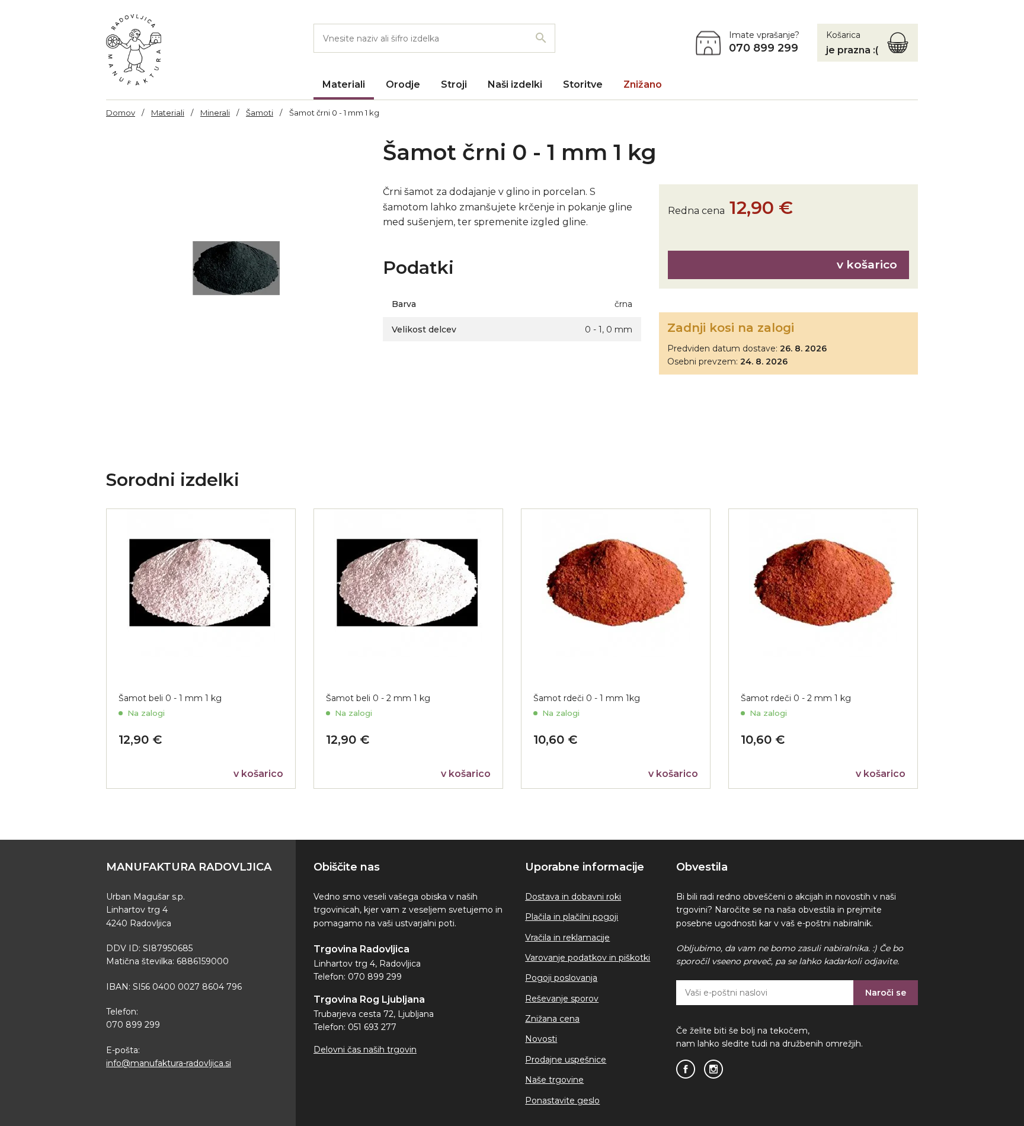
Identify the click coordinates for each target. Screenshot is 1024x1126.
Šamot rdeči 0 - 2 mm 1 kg (796, 698)
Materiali (343, 84)
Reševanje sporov (562, 998)
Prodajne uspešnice (565, 1059)
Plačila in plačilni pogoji (571, 916)
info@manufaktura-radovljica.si (168, 1063)
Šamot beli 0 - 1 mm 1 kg (170, 698)
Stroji (454, 84)
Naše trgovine (554, 1079)
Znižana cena (552, 1018)
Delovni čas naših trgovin (365, 1049)
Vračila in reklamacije (567, 937)
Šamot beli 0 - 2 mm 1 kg (378, 698)
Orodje (403, 84)
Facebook (685, 1069)
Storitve (583, 84)
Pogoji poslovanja (561, 978)
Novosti (541, 1039)
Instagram (713, 1069)
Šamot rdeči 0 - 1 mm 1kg (586, 698)
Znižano (642, 84)
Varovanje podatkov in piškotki (587, 957)
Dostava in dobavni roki (573, 896)
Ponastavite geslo (562, 1100)
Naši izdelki (515, 84)
